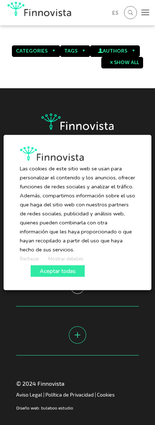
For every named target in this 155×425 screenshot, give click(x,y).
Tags (71, 51)
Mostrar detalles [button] (66, 259)
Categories (32, 51)
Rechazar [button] (29, 259)
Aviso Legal (29, 395)
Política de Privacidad (69, 395)
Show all (126, 62)
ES (115, 12)
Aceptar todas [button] (58, 271)
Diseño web (27, 407)
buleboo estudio (57, 407)
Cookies (106, 395)
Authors (115, 51)
